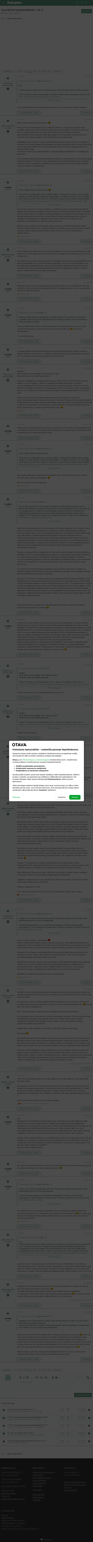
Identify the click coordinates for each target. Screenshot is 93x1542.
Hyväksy (75, 797)
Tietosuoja (16, 797)
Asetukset (61, 797)
